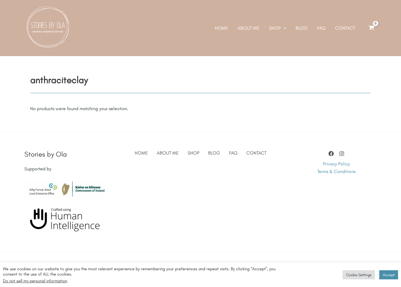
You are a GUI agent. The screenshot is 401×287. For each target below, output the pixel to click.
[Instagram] (341, 153)
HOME (141, 153)
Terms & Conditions (336, 171)
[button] (284, 28)
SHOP (193, 153)
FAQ (233, 153)
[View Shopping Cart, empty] (371, 28)
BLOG (214, 153)
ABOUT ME (168, 153)
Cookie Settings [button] (358, 275)
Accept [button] (389, 275)
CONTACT (256, 153)
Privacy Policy (336, 164)
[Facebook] (331, 153)
